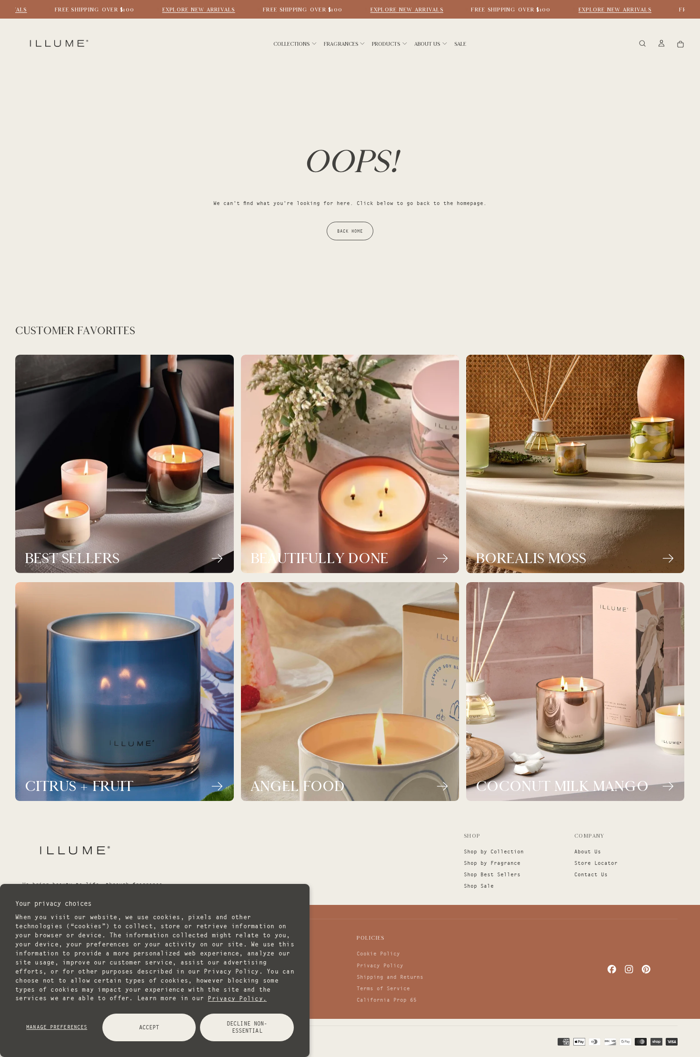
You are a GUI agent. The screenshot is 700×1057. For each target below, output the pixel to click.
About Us (587, 851)
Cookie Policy (378, 953)
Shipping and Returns (390, 977)
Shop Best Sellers (492, 874)
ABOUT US (427, 44)
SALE (460, 44)
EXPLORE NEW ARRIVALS (189, 9)
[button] (642, 44)
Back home (349, 231)
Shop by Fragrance (492, 863)
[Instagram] (629, 969)
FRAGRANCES (341, 44)
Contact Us (591, 874)
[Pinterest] (646, 969)
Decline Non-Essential (247, 1027)
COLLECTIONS (291, 44)
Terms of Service (383, 988)
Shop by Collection (494, 851)
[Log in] (661, 44)
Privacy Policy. (237, 998)
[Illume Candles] (73, 850)
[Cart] (680, 44)
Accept (149, 1027)
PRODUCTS (386, 44)
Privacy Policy (380, 965)
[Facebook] (612, 969)
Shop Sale (479, 886)
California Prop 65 (387, 999)
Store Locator (596, 863)
